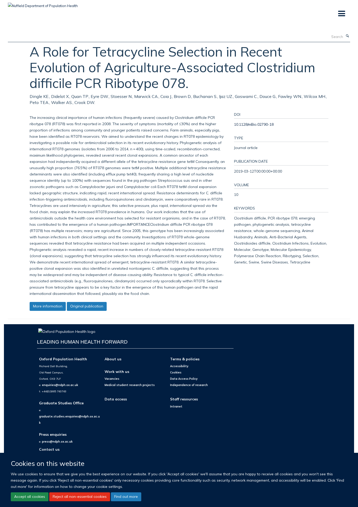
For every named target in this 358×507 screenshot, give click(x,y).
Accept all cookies (29, 496)
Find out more (126, 496)
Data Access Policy (184, 379)
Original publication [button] (86, 306)
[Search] (347, 36)
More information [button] (47, 306)
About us (113, 359)
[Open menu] (341, 13)
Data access (116, 399)
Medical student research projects (130, 385)
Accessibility (179, 366)
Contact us (49, 449)
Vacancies (112, 379)
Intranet (176, 406)
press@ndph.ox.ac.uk (57, 441)
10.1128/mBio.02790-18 (254, 124)
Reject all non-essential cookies (80, 496)
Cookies (175, 372)
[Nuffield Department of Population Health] (43, 4)
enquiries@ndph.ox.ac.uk (60, 385)
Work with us (117, 371)
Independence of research (189, 385)
